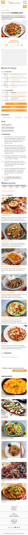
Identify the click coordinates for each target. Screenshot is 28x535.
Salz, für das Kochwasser (17, 76)
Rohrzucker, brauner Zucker (17, 96)
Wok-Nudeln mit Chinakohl (7, 438)
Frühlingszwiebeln (15, 79)
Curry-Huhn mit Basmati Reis (8, 396)
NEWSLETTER (14, 520)
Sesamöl (13, 77)
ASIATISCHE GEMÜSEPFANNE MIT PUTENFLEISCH (12, 318)
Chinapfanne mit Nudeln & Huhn (8, 500)
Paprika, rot (14, 87)
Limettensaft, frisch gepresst (18, 94)
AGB (14, 513)
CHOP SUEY (4, 343)
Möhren (13, 83)
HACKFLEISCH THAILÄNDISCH (8, 292)
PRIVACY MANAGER (14, 516)
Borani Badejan (4, 417)
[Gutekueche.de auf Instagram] (15, 527)
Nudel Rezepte (18, 117)
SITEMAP (14, 523)
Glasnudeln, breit (15, 74)
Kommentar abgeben (19, 370)
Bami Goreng (4, 458)
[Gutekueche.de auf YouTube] (11, 527)
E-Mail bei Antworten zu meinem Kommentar (13, 368)
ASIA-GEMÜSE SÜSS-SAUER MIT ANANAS (10, 266)
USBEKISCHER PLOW (6, 215)
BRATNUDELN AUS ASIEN (7, 241)
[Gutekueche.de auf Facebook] (9, 527)
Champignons (14, 85)
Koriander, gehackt (15, 81)
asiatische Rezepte (7, 117)
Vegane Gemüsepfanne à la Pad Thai (9, 479)
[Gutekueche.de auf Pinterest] (13, 527)
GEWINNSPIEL (14, 521)
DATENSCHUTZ (14, 515)
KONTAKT (14, 508)
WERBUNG (14, 510)
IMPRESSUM (14, 507)
